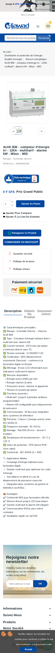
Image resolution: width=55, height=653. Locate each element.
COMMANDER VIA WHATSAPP (21, 242)
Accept (28, 649)
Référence (8, 163)
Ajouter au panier (30, 203)
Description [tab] (13, 311)
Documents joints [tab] (45, 312)
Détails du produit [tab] (29, 314)
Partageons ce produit (23, 233)
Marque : (7, 158)
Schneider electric (22, 158)
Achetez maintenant (28, 7)
